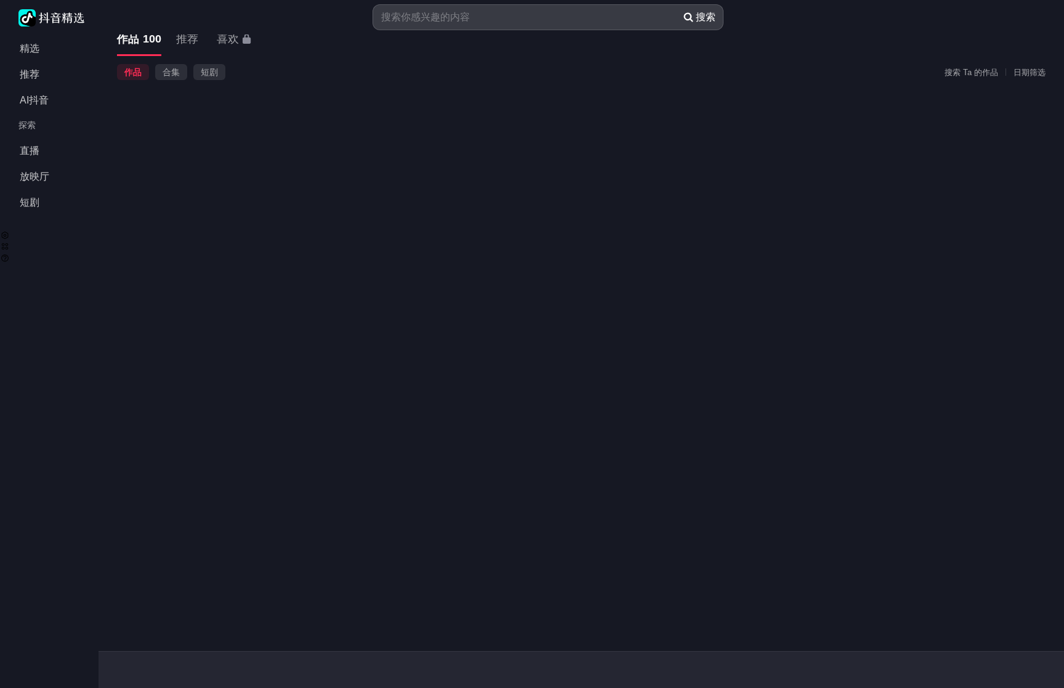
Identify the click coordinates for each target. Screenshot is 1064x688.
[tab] (139, 39)
